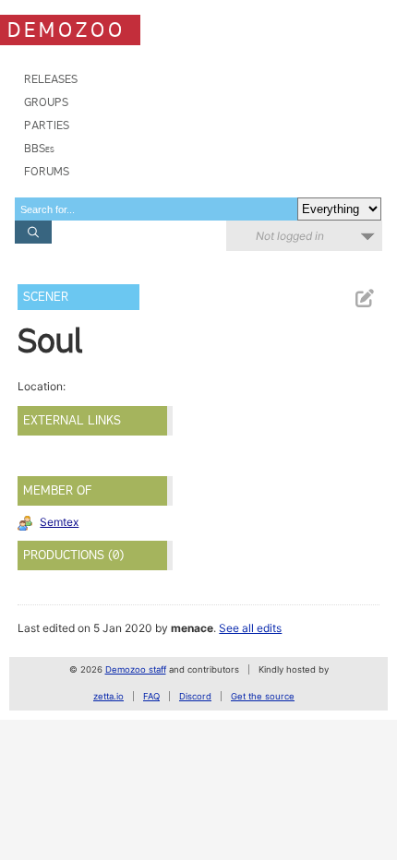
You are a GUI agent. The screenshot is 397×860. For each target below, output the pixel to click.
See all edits (250, 628)
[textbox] (156, 209)
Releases (51, 79)
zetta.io (108, 696)
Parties (46, 125)
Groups (46, 102)
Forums (46, 171)
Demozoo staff (135, 669)
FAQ (151, 696)
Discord (195, 696)
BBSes (39, 148)
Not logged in (290, 236)
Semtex (59, 522)
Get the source (263, 696)
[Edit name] (363, 298)
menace (192, 628)
